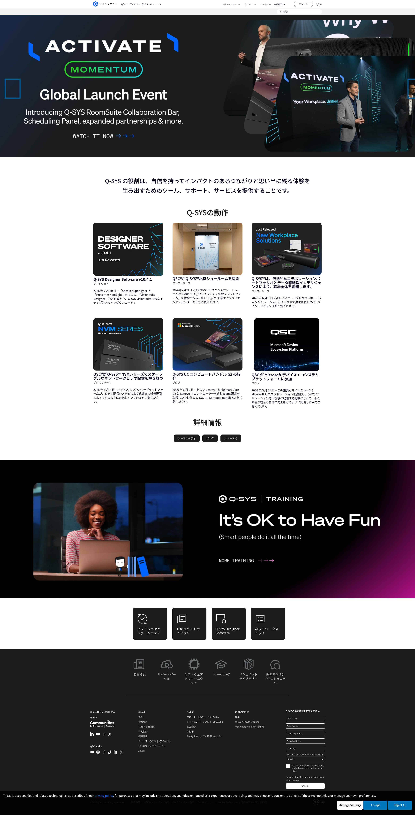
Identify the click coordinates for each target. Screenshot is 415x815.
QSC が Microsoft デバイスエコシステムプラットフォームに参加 (285, 376)
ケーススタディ (187, 438)
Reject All (400, 805)
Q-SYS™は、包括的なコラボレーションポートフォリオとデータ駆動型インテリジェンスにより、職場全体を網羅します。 (286, 282)
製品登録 (191, 726)
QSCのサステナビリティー (152, 746)
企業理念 (143, 722)
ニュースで (230, 438)
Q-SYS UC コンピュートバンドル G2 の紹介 (207, 376)
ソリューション (229, 4)
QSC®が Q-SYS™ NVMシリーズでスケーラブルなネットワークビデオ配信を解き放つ (128, 376)
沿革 (140, 717)
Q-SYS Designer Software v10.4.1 (122, 279)
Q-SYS (201, 717)
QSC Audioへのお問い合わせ (249, 726)
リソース (248, 4)
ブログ (210, 438)
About (141, 712)
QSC (237, 717)
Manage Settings (350, 805)
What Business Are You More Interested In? (305, 754)
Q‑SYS (93, 717)
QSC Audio (96, 747)
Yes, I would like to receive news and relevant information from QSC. (308, 768)
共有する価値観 (146, 726)
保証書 (190, 731)
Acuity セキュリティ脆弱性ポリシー (205, 736)
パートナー (265, 4)
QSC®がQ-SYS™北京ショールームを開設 (206, 278)
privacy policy (292, 779)
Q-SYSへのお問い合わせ (247, 721)
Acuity (141, 751)
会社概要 (278, 4)
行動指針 (143, 731)
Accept (375, 805)
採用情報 (143, 736)
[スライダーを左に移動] (6, 85)
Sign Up (305, 785)
